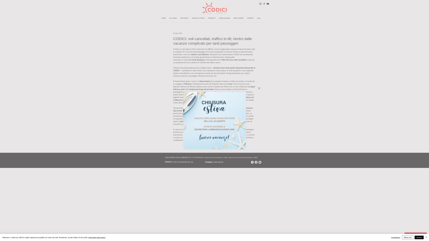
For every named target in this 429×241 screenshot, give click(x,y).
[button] (259, 88)
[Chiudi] (426, 237)
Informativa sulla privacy (96, 237)
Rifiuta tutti (407, 237)
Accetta (419, 237)
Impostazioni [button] (395, 237)
